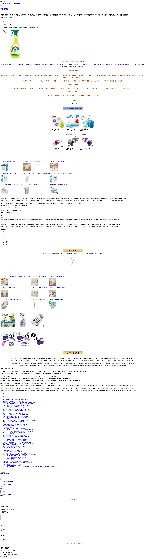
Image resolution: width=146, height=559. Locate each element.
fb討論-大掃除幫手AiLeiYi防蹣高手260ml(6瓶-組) (12, 464)
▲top (1, 486)
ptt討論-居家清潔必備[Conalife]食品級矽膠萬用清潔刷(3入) (14, 427)
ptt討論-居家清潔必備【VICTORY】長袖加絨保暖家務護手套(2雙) (16, 436)
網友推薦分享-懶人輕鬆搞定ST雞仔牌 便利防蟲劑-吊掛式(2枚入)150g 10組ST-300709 (19, 454)
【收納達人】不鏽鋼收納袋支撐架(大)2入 (31, 161)
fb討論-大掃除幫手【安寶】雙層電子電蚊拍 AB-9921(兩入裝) (15, 455)
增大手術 (4, 396)
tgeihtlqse (2, 474)
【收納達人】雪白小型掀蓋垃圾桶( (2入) (9, 173)
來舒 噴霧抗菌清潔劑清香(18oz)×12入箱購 (39, 299)
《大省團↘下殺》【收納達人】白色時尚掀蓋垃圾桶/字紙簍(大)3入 (36, 173)
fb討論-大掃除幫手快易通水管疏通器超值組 (11, 465)
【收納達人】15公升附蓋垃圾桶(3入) (8, 161)
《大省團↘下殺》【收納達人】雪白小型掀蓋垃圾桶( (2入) (61, 173)
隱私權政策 (79, 543)
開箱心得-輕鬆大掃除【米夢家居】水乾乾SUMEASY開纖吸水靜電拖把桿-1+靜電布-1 (20, 402)
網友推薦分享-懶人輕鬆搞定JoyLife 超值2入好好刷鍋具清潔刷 (15, 433)
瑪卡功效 (4, 395)
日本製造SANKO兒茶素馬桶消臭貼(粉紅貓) (39, 276)
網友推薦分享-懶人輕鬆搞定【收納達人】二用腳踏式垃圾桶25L (15, 414)
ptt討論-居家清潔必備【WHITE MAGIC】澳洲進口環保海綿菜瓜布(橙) (17, 453)
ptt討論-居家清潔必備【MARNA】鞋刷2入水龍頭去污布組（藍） (16, 407)
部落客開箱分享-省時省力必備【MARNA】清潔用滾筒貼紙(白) (15, 399)
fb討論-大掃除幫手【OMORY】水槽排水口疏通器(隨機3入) (14, 428)
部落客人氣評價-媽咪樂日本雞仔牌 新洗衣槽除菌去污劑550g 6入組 (16, 444)
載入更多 (2, 488)
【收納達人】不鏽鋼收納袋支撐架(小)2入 (58, 161)
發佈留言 (2, 495)
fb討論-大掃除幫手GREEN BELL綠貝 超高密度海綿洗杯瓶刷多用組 (16, 461)
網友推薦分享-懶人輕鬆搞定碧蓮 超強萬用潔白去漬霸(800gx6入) (15, 417)
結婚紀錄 (9, 484)
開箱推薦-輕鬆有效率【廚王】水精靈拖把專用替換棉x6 (14, 421)
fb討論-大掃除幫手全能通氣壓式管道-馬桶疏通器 (12, 447)
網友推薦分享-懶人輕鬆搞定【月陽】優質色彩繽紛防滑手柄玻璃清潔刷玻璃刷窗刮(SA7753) (21, 403)
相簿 (4, 19)
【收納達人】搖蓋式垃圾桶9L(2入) (30, 184)
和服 (4, 393)
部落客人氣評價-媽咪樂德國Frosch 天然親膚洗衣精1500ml (14, 425)
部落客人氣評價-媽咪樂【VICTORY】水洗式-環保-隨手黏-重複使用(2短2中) (18, 431)
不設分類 (10, 17)
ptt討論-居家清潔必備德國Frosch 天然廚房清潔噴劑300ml (14, 432)
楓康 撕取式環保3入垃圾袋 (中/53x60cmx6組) (59, 184)
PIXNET (64, 543)
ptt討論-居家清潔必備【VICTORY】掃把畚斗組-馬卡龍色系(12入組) (16, 410)
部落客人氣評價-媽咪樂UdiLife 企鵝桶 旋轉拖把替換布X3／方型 (15, 457)
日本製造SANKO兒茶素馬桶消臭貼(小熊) (57, 276)
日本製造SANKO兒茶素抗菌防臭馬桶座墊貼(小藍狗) (11, 299)
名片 (4, 22)
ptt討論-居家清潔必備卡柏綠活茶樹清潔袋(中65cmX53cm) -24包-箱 (16, 409)
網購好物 (4, 9)
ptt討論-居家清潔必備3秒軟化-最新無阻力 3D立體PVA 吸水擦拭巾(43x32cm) (18, 443)
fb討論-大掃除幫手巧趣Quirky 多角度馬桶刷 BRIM (13, 458)
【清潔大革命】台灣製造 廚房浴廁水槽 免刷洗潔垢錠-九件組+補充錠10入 (15, 276)
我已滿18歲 (3, 556)
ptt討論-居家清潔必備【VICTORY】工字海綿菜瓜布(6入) (14, 412)
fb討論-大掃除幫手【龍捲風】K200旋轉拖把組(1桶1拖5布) (14, 438)
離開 (6, 556)
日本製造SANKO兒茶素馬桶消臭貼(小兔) (9, 287)
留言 (11, 481)
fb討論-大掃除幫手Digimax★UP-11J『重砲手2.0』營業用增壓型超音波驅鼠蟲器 (18, 429)
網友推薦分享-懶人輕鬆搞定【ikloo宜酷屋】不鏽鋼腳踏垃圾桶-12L (16, 449)
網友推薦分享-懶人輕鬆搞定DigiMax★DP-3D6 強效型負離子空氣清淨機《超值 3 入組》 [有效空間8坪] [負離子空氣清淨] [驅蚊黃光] (29, 466)
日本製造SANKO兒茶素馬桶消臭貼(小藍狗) (39, 287)
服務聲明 (83, 543)
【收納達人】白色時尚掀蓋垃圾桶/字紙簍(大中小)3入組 (12, 184)
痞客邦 (8, 481)
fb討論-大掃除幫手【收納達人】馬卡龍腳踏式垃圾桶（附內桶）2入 (16, 439)
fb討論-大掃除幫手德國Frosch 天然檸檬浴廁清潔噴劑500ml (20, 27)
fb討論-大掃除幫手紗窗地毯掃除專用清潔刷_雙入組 (13, 459)
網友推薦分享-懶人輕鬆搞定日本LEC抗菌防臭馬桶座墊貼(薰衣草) (16, 401)
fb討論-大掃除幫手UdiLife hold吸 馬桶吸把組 (12, 450)
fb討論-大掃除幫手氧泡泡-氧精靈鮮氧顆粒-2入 (12, 406)
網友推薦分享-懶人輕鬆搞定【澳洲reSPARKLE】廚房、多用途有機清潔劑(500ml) (19, 442)
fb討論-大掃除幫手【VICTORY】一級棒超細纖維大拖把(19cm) (15, 424)
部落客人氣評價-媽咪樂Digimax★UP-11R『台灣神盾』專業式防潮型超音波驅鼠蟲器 (19, 420)
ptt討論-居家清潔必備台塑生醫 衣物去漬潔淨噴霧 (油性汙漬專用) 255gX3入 (18, 462)
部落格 (4, 21)
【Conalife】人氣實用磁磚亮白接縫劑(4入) (57, 299)
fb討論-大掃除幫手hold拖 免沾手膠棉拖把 (11, 418)
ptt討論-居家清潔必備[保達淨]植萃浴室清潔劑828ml (13, 451)
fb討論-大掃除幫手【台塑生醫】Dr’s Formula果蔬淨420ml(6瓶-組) (16, 405)
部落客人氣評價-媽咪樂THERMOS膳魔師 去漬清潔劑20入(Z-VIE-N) (16, 446)
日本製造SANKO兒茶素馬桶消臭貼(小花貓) (57, 287)
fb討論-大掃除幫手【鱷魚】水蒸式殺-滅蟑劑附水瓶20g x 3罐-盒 (15, 416)
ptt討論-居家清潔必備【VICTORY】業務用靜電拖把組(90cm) (15, 413)
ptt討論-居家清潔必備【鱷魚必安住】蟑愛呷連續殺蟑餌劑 (14, 435)
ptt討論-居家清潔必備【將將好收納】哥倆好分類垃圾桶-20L (15, 440)
